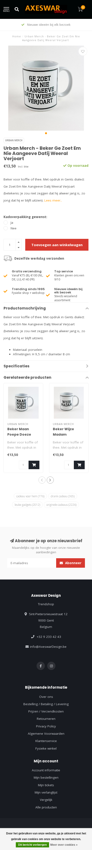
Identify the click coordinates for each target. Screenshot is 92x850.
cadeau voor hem (30, 496)
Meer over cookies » (64, 844)
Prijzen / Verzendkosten (46, 711)
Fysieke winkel (46, 748)
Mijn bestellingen (46, 777)
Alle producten (46, 807)
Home (16, 36)
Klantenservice (46, 741)
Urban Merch (13, 140)
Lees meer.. (53, 200)
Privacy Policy (46, 726)
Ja (12, 222)
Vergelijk (46, 800)
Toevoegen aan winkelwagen (57, 244)
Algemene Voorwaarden (46, 733)
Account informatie (46, 770)
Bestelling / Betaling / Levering (46, 704)
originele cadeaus (61, 505)
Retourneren (46, 719)
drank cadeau (63, 496)
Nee (14, 228)
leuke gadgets (27, 505)
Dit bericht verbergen (32, 844)
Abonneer (72, 563)
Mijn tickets (46, 785)
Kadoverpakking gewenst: (25, 217)
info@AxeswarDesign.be (48, 646)
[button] (46, 133)
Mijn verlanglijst (46, 792)
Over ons (46, 697)
